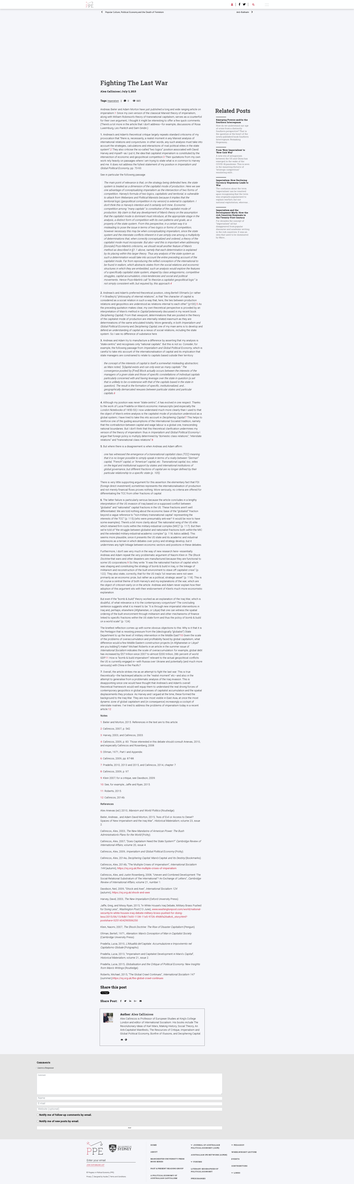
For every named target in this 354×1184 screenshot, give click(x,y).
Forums (197, 1161)
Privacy (89, 1177)
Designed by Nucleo (101, 1177)
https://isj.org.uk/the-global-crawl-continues (137, 978)
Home (153, 1145)
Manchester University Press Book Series (167, 1160)
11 (107, 657)
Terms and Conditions (118, 1177)
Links (237, 1173)
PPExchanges (198, 1178)
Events (235, 1159)
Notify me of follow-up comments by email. (65, 1114)
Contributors (239, 1166)
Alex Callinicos (142, 1014)
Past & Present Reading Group (166, 1168)
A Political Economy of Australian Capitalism (163, 1176)
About (154, 1152)
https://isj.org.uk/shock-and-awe (131, 892)
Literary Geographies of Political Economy (204, 1170)
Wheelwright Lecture (244, 1152)
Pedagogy (239, 1145)
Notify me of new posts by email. (59, 1121)
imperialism (113, 101)
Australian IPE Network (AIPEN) (209, 1155)
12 (109, 709)
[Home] (89, 4)
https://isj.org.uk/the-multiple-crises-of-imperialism (146, 868)
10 (181, 635)
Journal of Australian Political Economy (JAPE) (205, 1146)
